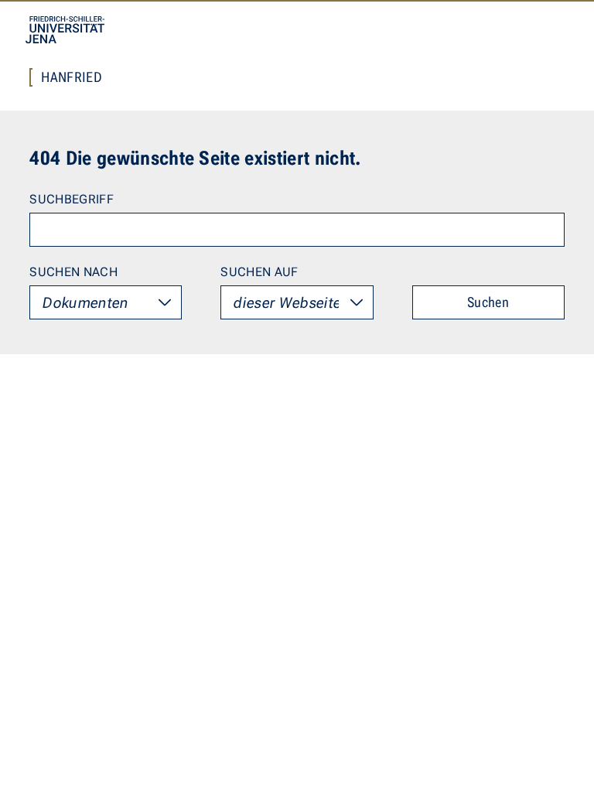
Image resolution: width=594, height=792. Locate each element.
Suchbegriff (71, 199)
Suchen (488, 302)
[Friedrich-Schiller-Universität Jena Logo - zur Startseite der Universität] (65, 29)
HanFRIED (71, 77)
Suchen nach (73, 272)
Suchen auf (259, 272)
